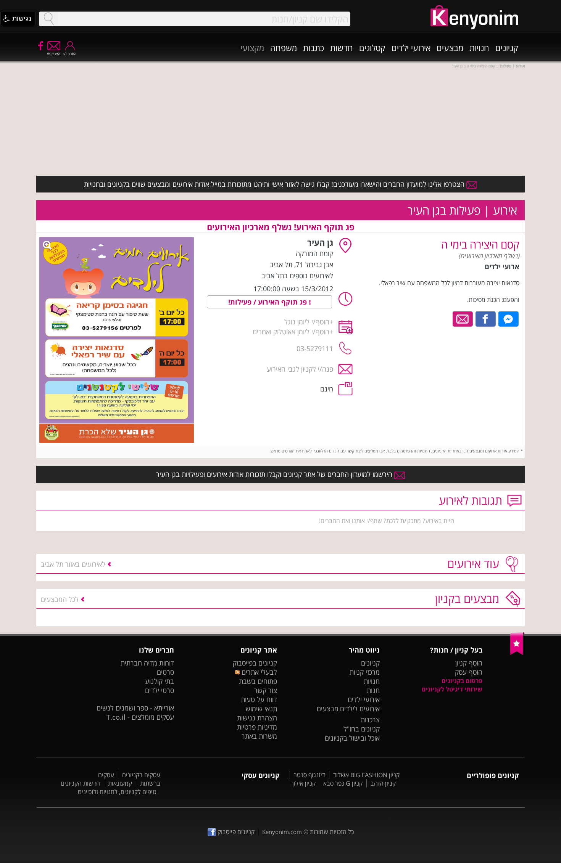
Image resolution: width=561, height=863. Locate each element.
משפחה (283, 47)
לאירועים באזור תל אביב (73, 564)
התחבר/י (69, 53)
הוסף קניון (468, 662)
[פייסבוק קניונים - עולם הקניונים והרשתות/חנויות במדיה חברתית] (40, 45)
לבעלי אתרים (258, 672)
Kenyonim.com (282, 832)
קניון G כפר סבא (343, 783)
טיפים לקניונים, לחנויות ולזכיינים (117, 792)
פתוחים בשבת (258, 681)
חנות (373, 690)
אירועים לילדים (360, 708)
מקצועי (252, 47)
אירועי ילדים (411, 47)
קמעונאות (120, 783)
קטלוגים (372, 47)
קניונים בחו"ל (361, 728)
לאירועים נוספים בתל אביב (297, 275)
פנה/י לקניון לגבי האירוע (300, 369)
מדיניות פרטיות (257, 726)
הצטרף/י (53, 53)
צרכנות (370, 719)
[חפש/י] (48, 19)
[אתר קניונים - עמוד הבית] (517, 653)
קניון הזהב (383, 783)
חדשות (341, 47)
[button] (17, 18)
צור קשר (265, 690)
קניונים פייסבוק (235, 832)
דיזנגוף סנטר (309, 775)
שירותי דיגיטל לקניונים (452, 689)
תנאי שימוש (261, 708)
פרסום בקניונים (462, 681)
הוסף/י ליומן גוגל (306, 321)
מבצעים (450, 47)
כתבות (313, 47)
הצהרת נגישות (257, 717)
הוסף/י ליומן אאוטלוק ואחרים (291, 331)
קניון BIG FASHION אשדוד (366, 775)
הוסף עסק (468, 672)
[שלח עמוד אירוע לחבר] (463, 318)
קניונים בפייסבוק (255, 662)
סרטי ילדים (159, 690)
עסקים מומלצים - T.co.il (140, 717)
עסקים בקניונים (141, 775)
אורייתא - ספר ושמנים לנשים (135, 707)
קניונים (506, 47)
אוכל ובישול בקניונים (352, 738)
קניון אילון (304, 783)
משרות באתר (259, 736)
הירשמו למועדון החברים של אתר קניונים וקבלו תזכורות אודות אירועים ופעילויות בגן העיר (275, 474)
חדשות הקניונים (80, 783)
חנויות (479, 47)
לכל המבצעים (60, 599)
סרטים (165, 672)
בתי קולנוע (159, 681)
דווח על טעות (259, 699)
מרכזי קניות (365, 672)
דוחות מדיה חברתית (147, 662)
